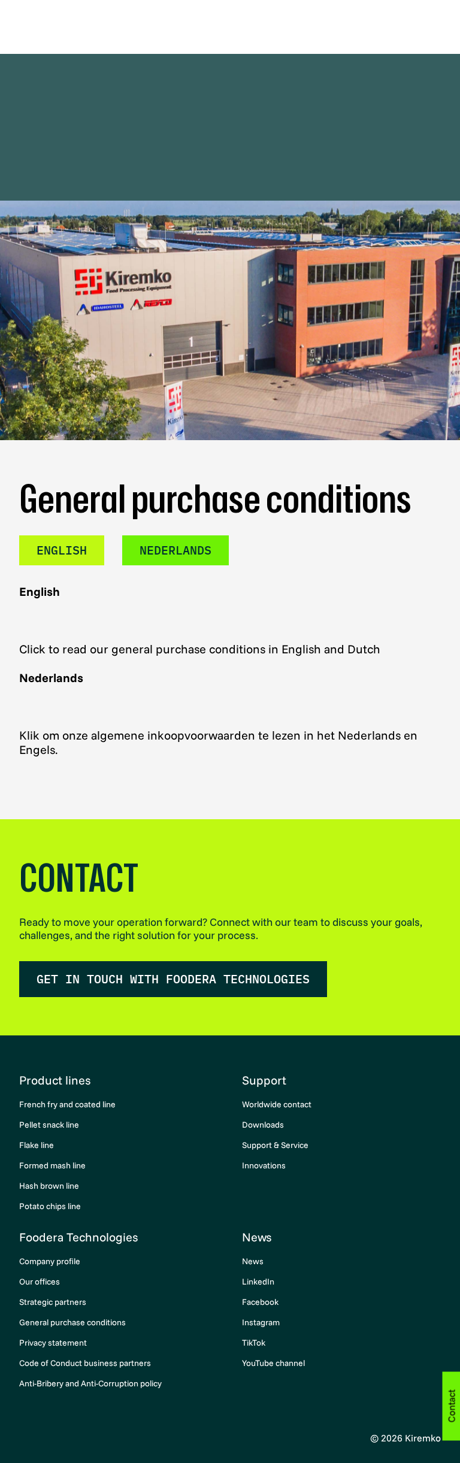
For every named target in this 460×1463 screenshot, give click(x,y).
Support (264, 1080)
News (256, 1236)
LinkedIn (258, 1281)
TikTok (253, 1342)
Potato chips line (50, 1206)
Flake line (36, 1145)
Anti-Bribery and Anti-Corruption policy (90, 1383)
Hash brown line (49, 1185)
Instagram (261, 1322)
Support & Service (275, 1145)
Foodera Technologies (78, 1236)
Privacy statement (53, 1342)
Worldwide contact (276, 1104)
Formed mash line (52, 1165)
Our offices (39, 1281)
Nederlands (175, 550)
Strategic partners (52, 1302)
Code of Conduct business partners (85, 1363)
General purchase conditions (72, 1322)
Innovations (264, 1165)
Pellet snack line (49, 1124)
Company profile (49, 1261)
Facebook (260, 1302)
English (62, 550)
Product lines (54, 1080)
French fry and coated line (67, 1104)
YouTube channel (273, 1363)
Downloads (263, 1124)
